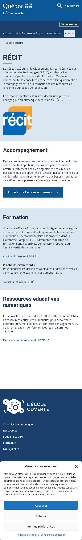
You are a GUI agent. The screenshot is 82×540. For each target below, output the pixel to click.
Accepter (41, 505)
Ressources (54, 33)
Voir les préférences (41, 526)
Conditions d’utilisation (53, 534)
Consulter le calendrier (17, 281)
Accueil (7, 33)
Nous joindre (72, 5)
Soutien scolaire (14, 42)
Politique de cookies (28, 534)
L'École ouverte (13, 13)
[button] (76, 466)
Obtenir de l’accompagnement (30, 192)
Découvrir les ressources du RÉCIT (24, 340)
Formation (9, 442)
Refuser (41, 516)
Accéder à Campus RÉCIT (18, 256)
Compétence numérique (29, 33)
